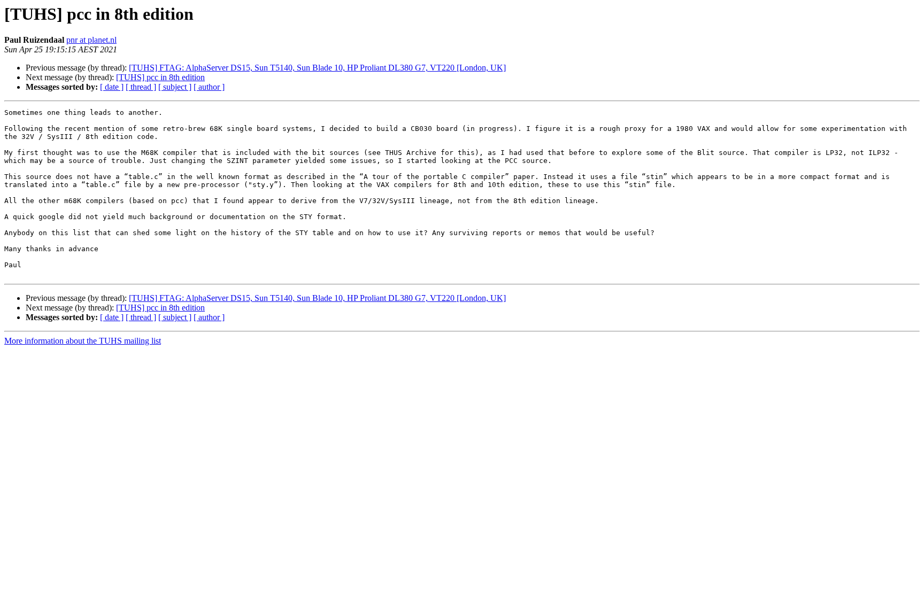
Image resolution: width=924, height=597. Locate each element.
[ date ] (112, 86)
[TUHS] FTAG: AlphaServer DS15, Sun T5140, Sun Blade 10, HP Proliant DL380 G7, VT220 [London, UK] (317, 67)
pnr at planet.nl (91, 39)
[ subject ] (174, 86)
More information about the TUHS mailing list (82, 340)
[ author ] (209, 86)
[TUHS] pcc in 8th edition (160, 77)
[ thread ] (141, 86)
